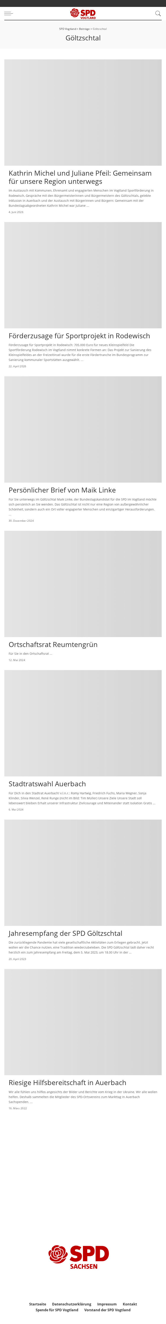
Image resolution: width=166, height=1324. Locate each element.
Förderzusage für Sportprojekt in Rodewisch (79, 335)
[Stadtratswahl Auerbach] (83, 723)
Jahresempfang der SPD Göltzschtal (65, 933)
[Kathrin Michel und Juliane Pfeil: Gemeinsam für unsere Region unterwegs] (83, 112)
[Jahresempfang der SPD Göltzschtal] (83, 873)
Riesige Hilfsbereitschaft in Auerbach (67, 1082)
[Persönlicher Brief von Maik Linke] (83, 429)
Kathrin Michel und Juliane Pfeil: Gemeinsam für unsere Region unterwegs (80, 177)
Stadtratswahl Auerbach (47, 783)
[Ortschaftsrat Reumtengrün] (83, 584)
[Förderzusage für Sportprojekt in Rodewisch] (83, 275)
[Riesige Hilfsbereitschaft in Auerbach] (83, 1022)
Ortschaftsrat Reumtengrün (53, 644)
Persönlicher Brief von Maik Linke (62, 489)
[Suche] (157, 13)
